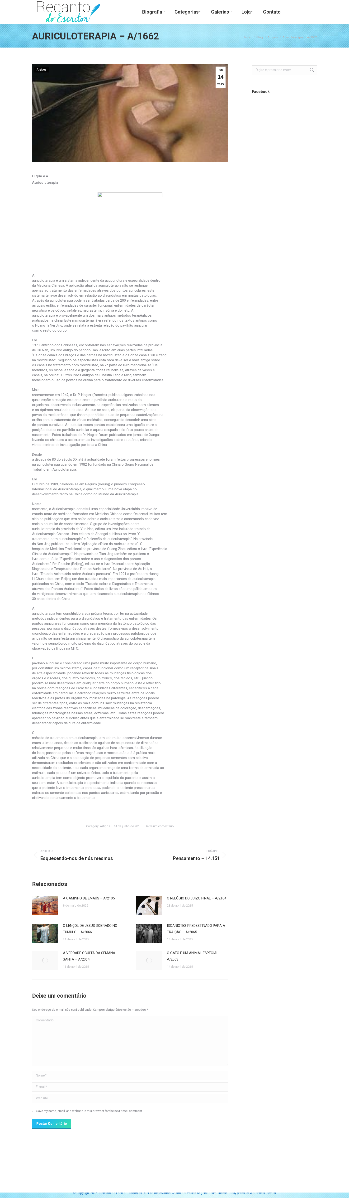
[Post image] (45, 905)
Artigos (42, 69)
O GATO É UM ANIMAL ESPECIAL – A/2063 (194, 956)
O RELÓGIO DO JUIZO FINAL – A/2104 (196, 898)
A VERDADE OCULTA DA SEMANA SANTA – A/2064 (89, 956)
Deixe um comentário (159, 826)
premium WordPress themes (256, 1193)
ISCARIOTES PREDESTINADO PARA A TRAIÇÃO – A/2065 (196, 928)
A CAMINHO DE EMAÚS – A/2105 (89, 898)
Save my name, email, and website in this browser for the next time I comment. (89, 1111)
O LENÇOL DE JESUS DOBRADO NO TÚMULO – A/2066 (90, 928)
